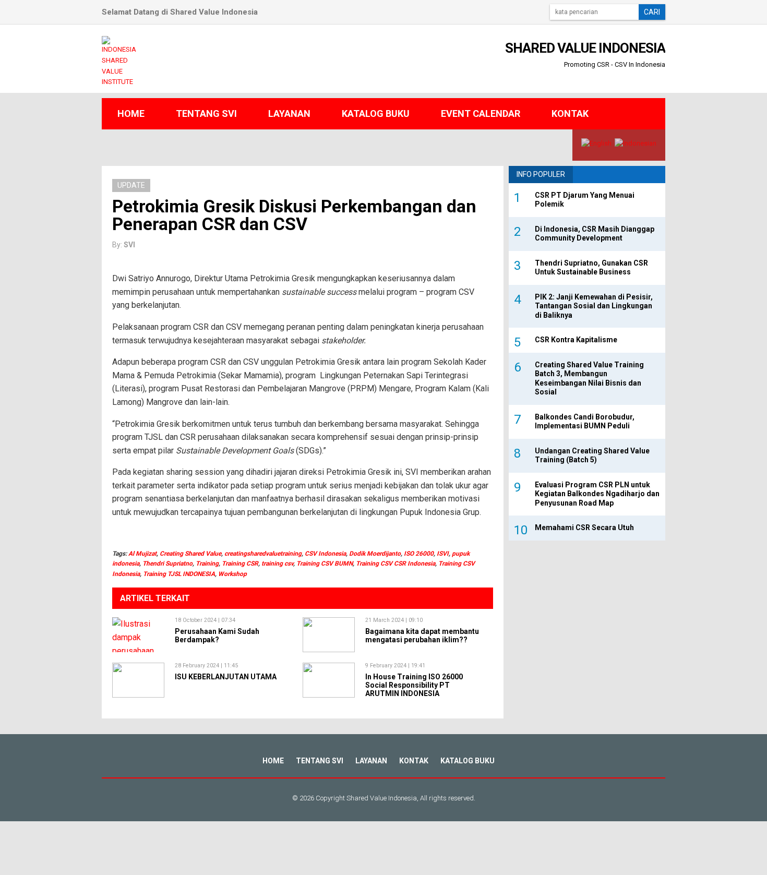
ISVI (443, 553)
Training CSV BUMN (324, 563)
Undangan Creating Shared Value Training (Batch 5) (592, 455)
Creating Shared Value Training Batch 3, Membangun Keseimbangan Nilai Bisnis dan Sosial (589, 379)
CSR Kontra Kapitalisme (576, 339)
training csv (277, 563)
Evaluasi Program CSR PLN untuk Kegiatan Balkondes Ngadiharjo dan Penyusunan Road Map (597, 494)
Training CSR (240, 563)
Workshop (232, 574)
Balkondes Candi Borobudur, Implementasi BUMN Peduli (584, 421)
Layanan (289, 113)
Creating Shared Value (190, 553)
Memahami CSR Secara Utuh (584, 527)
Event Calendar (480, 113)
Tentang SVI (206, 113)
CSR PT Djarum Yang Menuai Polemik (584, 200)
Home (131, 113)
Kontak (570, 113)
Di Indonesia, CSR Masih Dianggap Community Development (594, 234)
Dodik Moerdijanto (375, 553)
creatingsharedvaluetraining (263, 553)
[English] (596, 143)
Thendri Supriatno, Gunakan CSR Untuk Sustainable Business (591, 268)
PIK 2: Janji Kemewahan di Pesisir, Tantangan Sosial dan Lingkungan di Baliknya (594, 306)
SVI (129, 245)
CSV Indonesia (325, 553)
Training (207, 563)
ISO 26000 (419, 553)
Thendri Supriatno (167, 563)
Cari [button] (652, 12)
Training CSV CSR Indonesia (395, 563)
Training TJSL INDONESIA (179, 574)
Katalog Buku (376, 113)
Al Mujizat (142, 553)
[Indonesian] (635, 143)
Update (131, 185)
